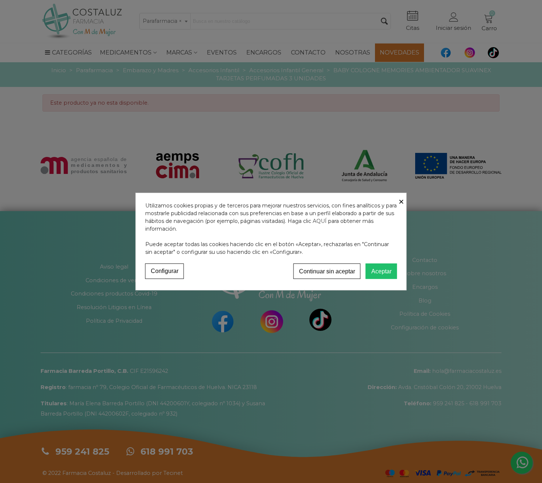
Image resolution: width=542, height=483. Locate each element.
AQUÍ (320, 221)
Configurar (164, 271)
